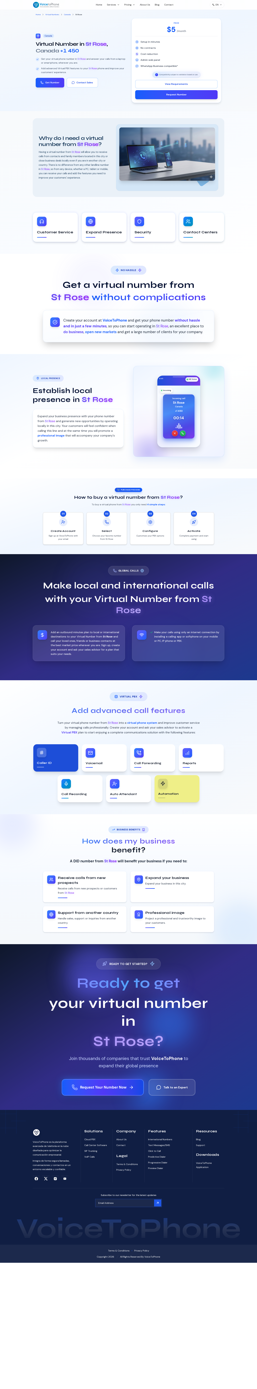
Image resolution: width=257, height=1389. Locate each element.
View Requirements (176, 84)
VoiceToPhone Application (204, 1165)
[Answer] (183, 433)
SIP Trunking (90, 1151)
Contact (168, 4)
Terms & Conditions (127, 1164)
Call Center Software (95, 1145)
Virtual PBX (69, 732)
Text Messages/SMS (159, 1145)
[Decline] (175, 433)
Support (200, 1145)
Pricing (127, 4)
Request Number (176, 94)
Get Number (52, 82)
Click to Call (154, 1151)
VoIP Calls (89, 1156)
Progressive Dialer (157, 1162)
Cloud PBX (89, 1139)
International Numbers (160, 1139)
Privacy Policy (123, 1169)
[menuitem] (99, 4)
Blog (157, 4)
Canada (67, 14)
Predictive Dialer (157, 1156)
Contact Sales (84, 82)
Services (111, 4)
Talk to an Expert (175, 1087)
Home (99, 4)
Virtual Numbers (52, 14)
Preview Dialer (155, 1168)
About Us (145, 4)
